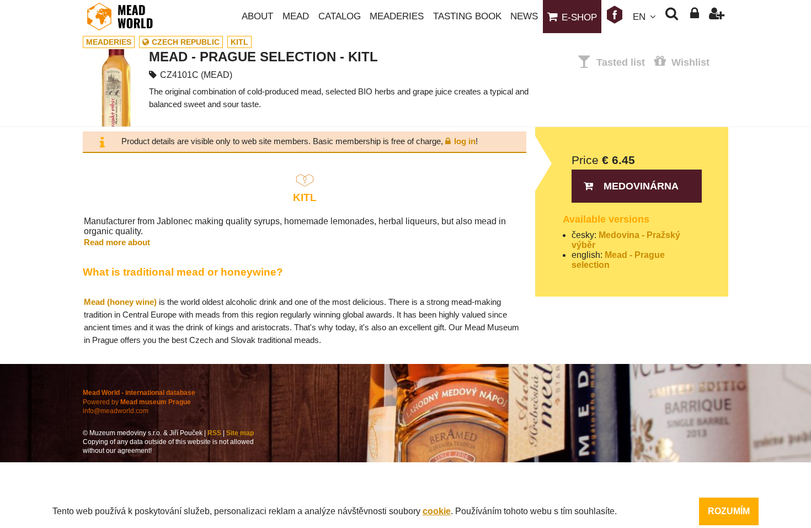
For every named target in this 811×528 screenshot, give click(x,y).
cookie (437, 511)
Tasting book (467, 16)
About (257, 16)
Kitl (239, 42)
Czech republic (186, 42)
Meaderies (397, 16)
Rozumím (729, 511)
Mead (295, 16)
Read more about (117, 242)
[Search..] (671, 16)
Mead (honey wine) (120, 302)
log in (465, 141)
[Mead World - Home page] (127, 16)
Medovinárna (641, 186)
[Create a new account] (717, 16)
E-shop (579, 17)
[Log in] (694, 16)
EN (639, 17)
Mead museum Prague (155, 402)
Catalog (339, 16)
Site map (240, 433)
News (524, 16)
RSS (214, 433)
